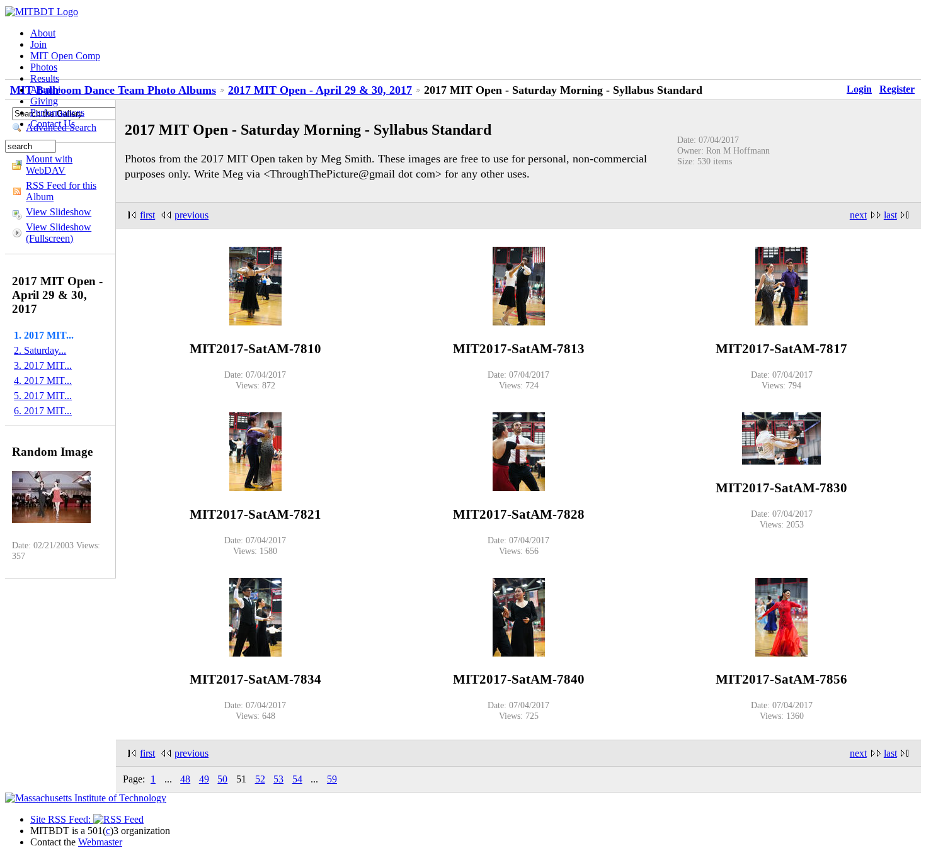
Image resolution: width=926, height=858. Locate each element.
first (147, 215)
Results (44, 78)
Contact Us (52, 123)
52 (260, 779)
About (42, 33)
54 (297, 779)
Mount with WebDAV (49, 165)
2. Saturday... (40, 350)
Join (38, 44)
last (890, 215)
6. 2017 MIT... (43, 410)
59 (332, 779)
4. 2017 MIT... (43, 380)
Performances (57, 112)
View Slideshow (58, 211)
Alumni (45, 89)
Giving (44, 101)
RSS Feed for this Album (61, 191)
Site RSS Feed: (61, 819)
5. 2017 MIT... (43, 395)
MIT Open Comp (65, 55)
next (858, 215)
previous (191, 215)
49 (204, 779)
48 (185, 779)
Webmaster (100, 842)
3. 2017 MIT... (43, 365)
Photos (43, 67)
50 (222, 779)
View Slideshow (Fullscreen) (58, 233)
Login (859, 89)
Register (897, 89)
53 (278, 779)
